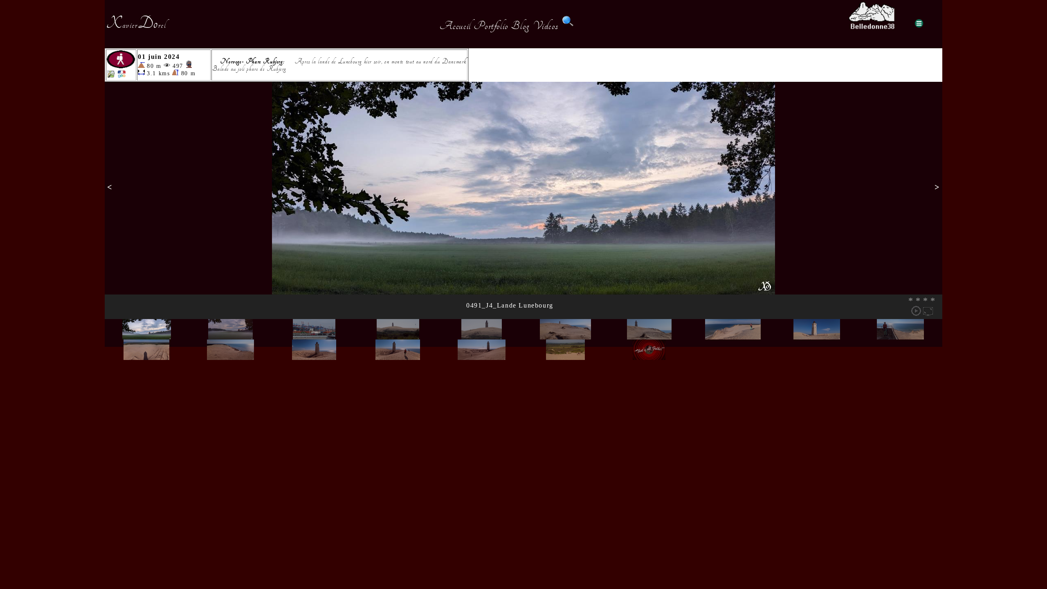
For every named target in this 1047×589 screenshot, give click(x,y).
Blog (520, 25)
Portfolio (491, 25)
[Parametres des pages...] (919, 23)
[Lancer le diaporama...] (916, 311)
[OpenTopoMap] (111, 75)
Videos (546, 25)
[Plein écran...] (928, 311)
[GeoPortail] (121, 75)
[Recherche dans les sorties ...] (568, 25)
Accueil (455, 25)
